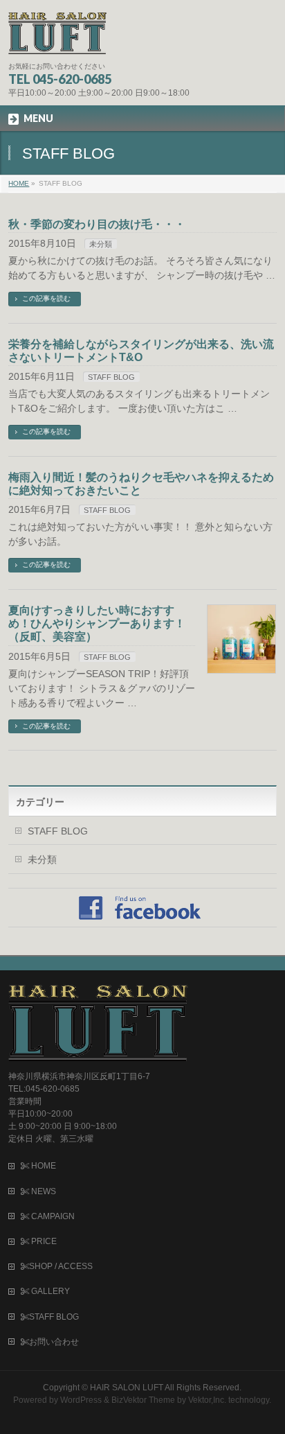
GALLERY (49, 1291)
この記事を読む (46, 298)
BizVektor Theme (143, 1400)
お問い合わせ (54, 1342)
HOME (42, 1166)
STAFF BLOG (111, 377)
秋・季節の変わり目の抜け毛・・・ (96, 224)
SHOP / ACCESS (61, 1266)
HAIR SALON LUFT (126, 1387)
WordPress (81, 1400)
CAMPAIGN (52, 1216)
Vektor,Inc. (207, 1400)
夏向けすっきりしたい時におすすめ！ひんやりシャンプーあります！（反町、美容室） (96, 623)
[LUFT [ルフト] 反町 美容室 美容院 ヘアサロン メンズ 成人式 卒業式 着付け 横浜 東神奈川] (57, 38)
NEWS (42, 1191)
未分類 (100, 244)
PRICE (43, 1241)
